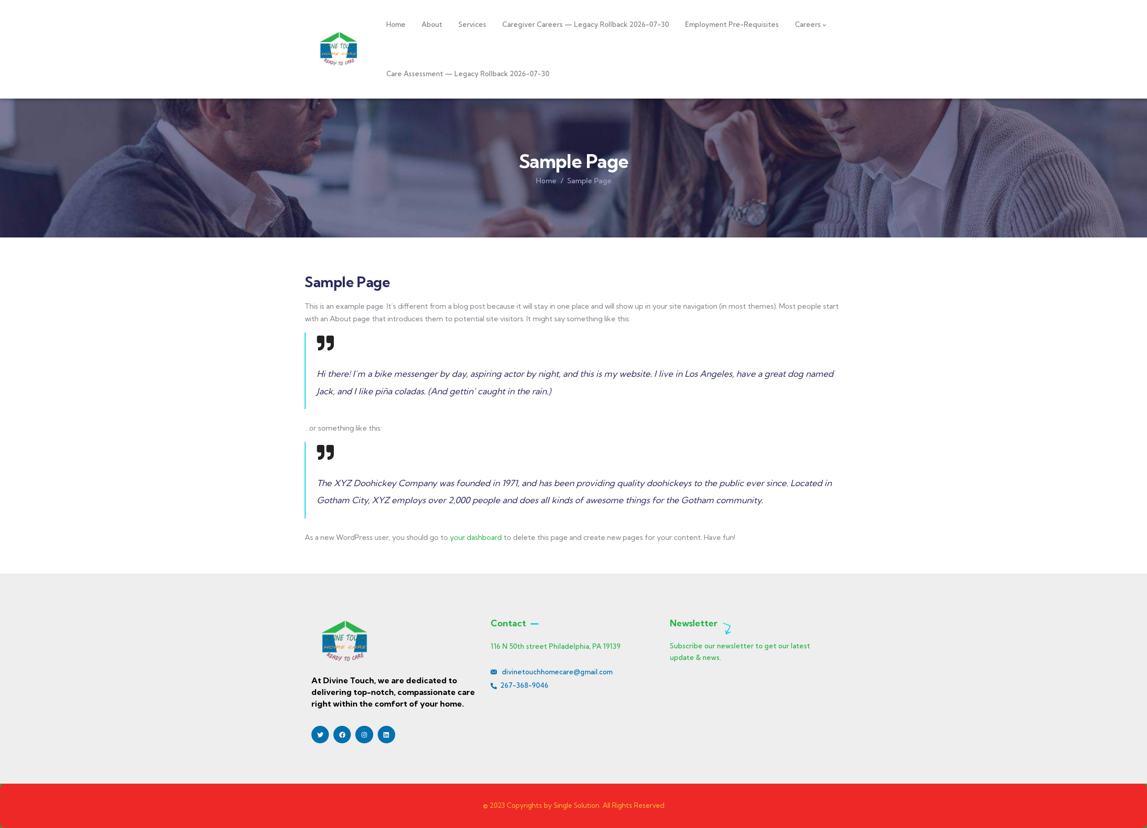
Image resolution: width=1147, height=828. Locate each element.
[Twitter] (320, 734)
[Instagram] (364, 734)
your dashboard (476, 537)
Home (546, 180)
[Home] (338, 49)
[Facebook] (342, 734)
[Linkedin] (386, 734)
